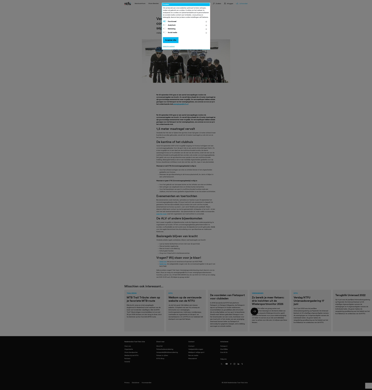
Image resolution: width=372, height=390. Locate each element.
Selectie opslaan (169, 46)
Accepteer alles (170, 40)
